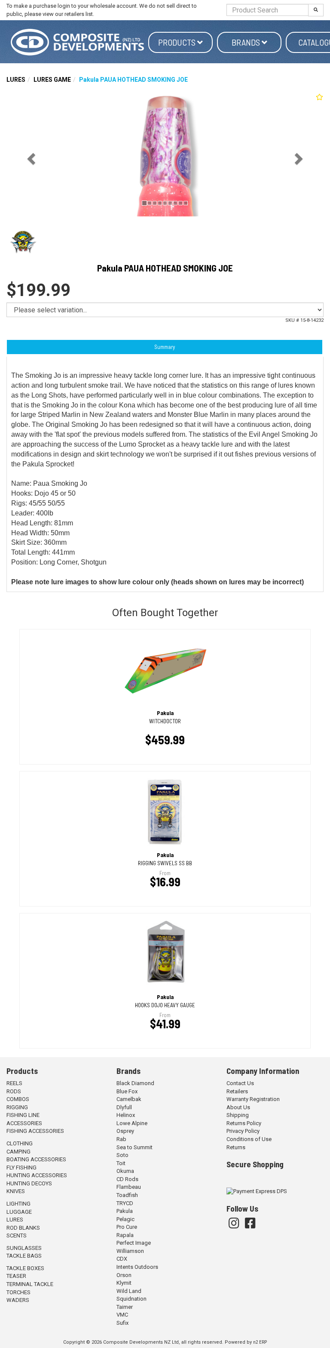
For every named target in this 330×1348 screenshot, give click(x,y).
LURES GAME (52, 79)
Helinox (125, 1115)
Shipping (237, 1115)
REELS (14, 1083)
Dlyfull (124, 1107)
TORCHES (18, 1292)
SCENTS (16, 1235)
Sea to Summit (134, 1147)
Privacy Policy (243, 1131)
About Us (238, 1107)
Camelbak (128, 1099)
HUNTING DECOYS (29, 1183)
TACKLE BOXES (25, 1268)
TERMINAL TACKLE (29, 1284)
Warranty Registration (253, 1099)
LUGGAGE (19, 1212)
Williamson (130, 1251)
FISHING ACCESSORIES (35, 1131)
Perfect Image (133, 1243)
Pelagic (125, 1219)
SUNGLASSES (24, 1248)
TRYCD (124, 1203)
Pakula (124, 1211)
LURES (15, 79)
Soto (122, 1155)
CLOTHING (19, 1143)
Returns (235, 1147)
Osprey (125, 1131)
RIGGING (17, 1107)
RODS (13, 1091)
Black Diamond (135, 1083)
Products (177, 42)
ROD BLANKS (23, 1228)
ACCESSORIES (24, 1123)
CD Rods (127, 1179)
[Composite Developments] (77, 42)
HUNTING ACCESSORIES (36, 1175)
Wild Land (128, 1291)
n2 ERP (260, 1342)
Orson (123, 1275)
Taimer (124, 1307)
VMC (122, 1314)
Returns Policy (243, 1123)
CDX (121, 1258)
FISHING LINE (23, 1115)
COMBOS (17, 1099)
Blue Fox (127, 1091)
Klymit (123, 1283)
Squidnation (131, 1299)
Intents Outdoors (137, 1267)
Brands (247, 42)
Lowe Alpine (131, 1123)
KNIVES (15, 1191)
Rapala (125, 1235)
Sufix (122, 1323)
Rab (121, 1139)
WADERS (17, 1300)
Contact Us (240, 1083)
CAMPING (18, 1151)
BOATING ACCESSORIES (36, 1159)
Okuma (125, 1171)
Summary (164, 346)
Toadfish (127, 1195)
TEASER (16, 1276)
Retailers (237, 1091)
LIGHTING (18, 1203)
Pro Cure (126, 1227)
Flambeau (128, 1187)
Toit (120, 1163)
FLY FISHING (21, 1167)
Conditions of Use (249, 1139)
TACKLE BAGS (24, 1255)
